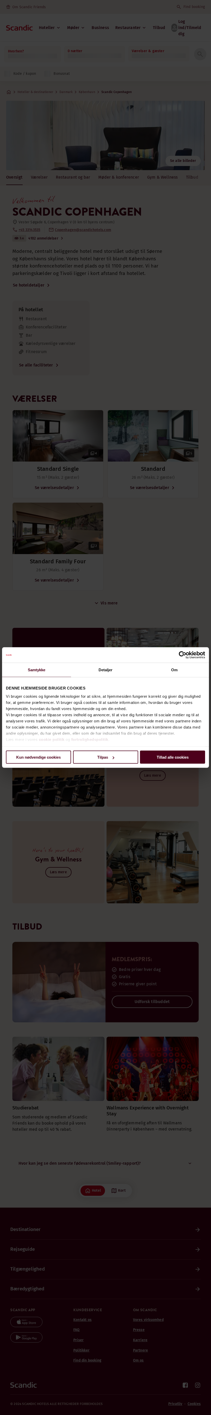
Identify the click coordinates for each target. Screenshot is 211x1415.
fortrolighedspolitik (89, 739)
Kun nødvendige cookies (38, 757)
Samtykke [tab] (37, 670)
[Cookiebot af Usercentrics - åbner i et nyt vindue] (182, 655)
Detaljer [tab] (106, 670)
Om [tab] (174, 670)
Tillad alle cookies (173, 757)
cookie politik (52, 739)
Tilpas (102, 757)
